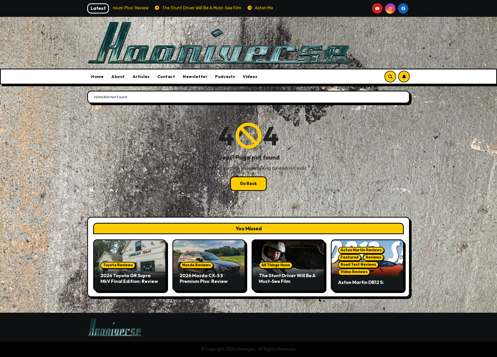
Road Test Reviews (358, 264)
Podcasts (225, 76)
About (118, 76)
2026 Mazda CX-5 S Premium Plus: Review (204, 278)
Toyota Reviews (118, 265)
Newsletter (195, 76)
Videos (250, 76)
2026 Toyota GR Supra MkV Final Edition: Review (129, 278)
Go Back (248, 183)
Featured (350, 257)
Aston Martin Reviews (361, 250)
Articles (141, 76)
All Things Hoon (275, 265)
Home (97, 76)
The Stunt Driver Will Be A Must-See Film (287, 278)
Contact (166, 76)
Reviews (373, 257)
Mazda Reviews (196, 265)
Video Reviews (354, 272)
